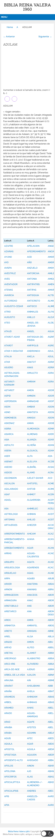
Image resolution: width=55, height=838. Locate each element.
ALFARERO (32, 664)
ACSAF (51, 467)
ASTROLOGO (11, 514)
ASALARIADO (11, 489)
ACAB (51, 573)
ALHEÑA (31, 445)
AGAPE (30, 722)
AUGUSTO (9, 317)
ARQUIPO (9, 562)
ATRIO (7, 311)
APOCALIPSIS (11, 791)
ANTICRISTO (33, 301)
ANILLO (31, 317)
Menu (4, 17)
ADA (50, 456)
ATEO (7, 322)
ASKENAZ (9, 423)
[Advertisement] (27, 68)
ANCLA (30, 356)
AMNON (31, 396)
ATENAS (8, 290)
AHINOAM (32, 697)
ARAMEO (8, 707)
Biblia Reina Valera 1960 (27, 7)
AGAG (30, 573)
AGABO (31, 578)
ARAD (7, 722)
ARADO (8, 713)
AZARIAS (8, 251)
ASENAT (8, 461)
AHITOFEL (32, 483)
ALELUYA (32, 461)
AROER (8, 584)
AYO (6, 262)
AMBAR (31, 407)
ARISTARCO (10, 611)
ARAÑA (8, 691)
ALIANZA (31, 439)
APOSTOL (9, 749)
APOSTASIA (10, 755)
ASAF (7, 494)
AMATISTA (32, 412)
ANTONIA (32, 279)
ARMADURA (10, 600)
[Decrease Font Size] (14, 99)
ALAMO (31, 472)
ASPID (7, 396)
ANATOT (31, 362)
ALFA (30, 456)
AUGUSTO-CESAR (13, 306)
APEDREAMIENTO (36, 251)
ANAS (30, 367)
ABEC (51, 791)
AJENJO (31, 669)
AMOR (51, 262)
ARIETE (8, 631)
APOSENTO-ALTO (13, 760)
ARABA (8, 733)
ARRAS (7, 553)
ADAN (51, 445)
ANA (29, 611)
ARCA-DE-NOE (11, 669)
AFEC (30, 738)
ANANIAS (32, 589)
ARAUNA (8, 680)
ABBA (51, 760)
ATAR (7, 362)
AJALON (31, 675)
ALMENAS (32, 434)
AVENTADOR (10, 284)
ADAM (51, 450)
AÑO (29, 262)
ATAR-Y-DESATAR (13, 351)
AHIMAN (31, 514)
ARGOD (8, 642)
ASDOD (8, 472)
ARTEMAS (9, 519)
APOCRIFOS (10, 776)
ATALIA (8, 356)
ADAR (51, 439)
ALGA (30, 636)
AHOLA (31, 691)
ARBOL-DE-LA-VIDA (14, 675)
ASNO (7, 412)
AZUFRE (8, 246)
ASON (7, 407)
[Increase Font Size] (7, 99)
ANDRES (31, 791)
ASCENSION (10, 478)
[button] (47, 834)
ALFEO (30, 647)
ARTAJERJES (10, 525)
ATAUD (8, 331)
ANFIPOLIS (32, 345)
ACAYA (51, 539)
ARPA (7, 578)
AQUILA (8, 744)
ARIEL (7, 636)
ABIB (50, 686)
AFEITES (31, 727)
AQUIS (7, 738)
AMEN (51, 284)
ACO (50, 478)
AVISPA (8, 268)
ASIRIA (7, 428)
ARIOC (7, 620)
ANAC (30, 600)
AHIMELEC (32, 508)
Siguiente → (45, 36)
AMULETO (32, 373)
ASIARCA (8, 434)
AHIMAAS (32, 702)
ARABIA (8, 727)
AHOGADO (32, 760)
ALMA (51, 301)
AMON (30, 390)
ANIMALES (32, 311)
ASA (6, 508)
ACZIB (51, 461)
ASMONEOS (10, 417)
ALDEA (51, 322)
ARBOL (8, 702)
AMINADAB (33, 401)
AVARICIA (9, 295)
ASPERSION (10, 401)
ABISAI (51, 658)
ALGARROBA (33, 500)
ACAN (51, 548)
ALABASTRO (33, 658)
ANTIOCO (32, 306)
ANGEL (30, 331)
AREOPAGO (10, 658)
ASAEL (7, 500)
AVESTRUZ (10, 273)
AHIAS (30, 707)
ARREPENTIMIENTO (14, 533)
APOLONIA (9, 771)
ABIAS (51, 702)
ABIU (50, 642)
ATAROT (8, 345)
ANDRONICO (33, 351)
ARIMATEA (9, 625)
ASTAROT (9, 390)
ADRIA (51, 367)
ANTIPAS (31, 290)
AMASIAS (32, 631)
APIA (6, 805)
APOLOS (8, 765)
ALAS (30, 776)
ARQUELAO (10, 573)
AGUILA (31, 749)
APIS (6, 796)
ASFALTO (9, 445)
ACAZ (51, 533)
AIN (29, 680)
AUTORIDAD (10, 301)
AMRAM (31, 381)
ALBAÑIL (31, 467)
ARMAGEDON (11, 595)
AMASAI (31, 417)
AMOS (30, 620)
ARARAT (8, 686)
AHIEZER (31, 525)
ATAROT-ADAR (12, 337)
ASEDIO (8, 467)
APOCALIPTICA (12, 782)
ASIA (6, 439)
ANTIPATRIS (33, 284)
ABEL (50, 727)
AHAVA (30, 539)
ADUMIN (31, 733)
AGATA (30, 562)
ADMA (51, 428)
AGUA (51, 331)
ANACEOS (32, 595)
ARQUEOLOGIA (12, 567)
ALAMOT (31, 653)
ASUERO (8, 367)
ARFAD (7, 647)
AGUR (30, 548)
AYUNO (8, 257)
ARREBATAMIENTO (14, 548)
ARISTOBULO (11, 606)
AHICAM (31, 533)
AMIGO (51, 279)
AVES (7, 279)
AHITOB (31, 489)
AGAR (30, 744)
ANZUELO (32, 268)
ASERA (7, 450)
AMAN (30, 423)
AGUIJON (31, 755)
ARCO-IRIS (9, 664)
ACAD (51, 562)
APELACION (33, 246)
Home (10, 27)
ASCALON (9, 483)
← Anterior (9, 36)
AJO (29, 771)
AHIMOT (31, 494)
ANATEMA (32, 584)
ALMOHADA (33, 428)
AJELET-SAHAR (35, 478)
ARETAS (8, 653)
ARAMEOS (9, 697)
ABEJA (51, 733)
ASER (7, 456)
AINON (30, 765)
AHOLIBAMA (33, 686)
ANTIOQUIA (33, 295)
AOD (29, 257)
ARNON (8, 589)
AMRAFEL (32, 625)
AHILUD (31, 519)
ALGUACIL (32, 450)
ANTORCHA (33, 273)
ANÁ (29, 606)
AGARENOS (33, 567)
